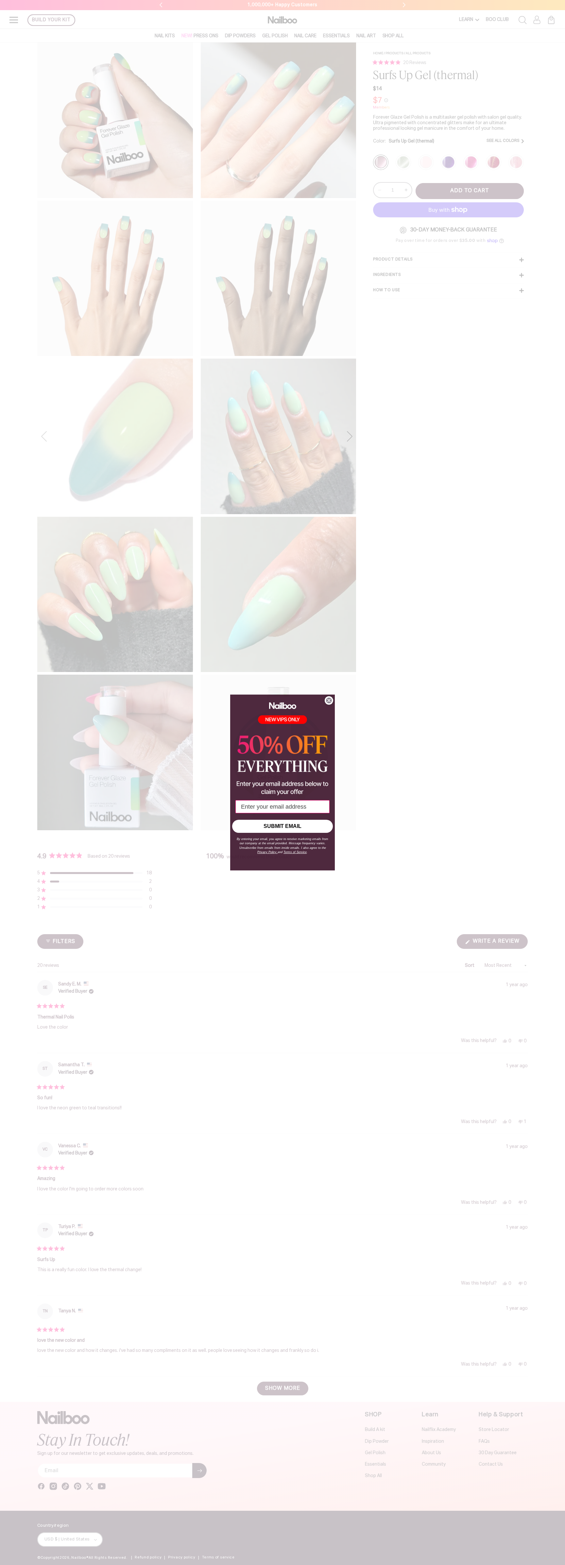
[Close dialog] (329, 700)
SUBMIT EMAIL (282, 826)
